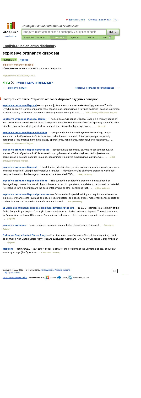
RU (115, 20)
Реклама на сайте (62, 270)
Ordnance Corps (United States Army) (25, 235)
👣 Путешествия (12, 273)
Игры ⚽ (107, 37)
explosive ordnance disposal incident (25, 132)
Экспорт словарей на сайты (15, 277)
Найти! (113, 32)
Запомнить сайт (77, 20)
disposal (8, 248)
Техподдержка (47, 270)
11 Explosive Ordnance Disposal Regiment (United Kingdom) (38, 207)
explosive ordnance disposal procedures (27, 194)
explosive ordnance (14, 225)
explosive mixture (17, 87)
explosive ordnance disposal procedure (26, 149)
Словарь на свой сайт (99, 20)
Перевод (23, 59)
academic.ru (11, 36)
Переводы (75, 37)
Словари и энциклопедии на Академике (50, 26)
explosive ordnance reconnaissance (94, 87)
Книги (91, 37)
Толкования (58, 37)
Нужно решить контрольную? (35, 82)
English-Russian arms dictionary (35, 37)
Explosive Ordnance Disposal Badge (24, 118)
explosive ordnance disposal (20, 105)
